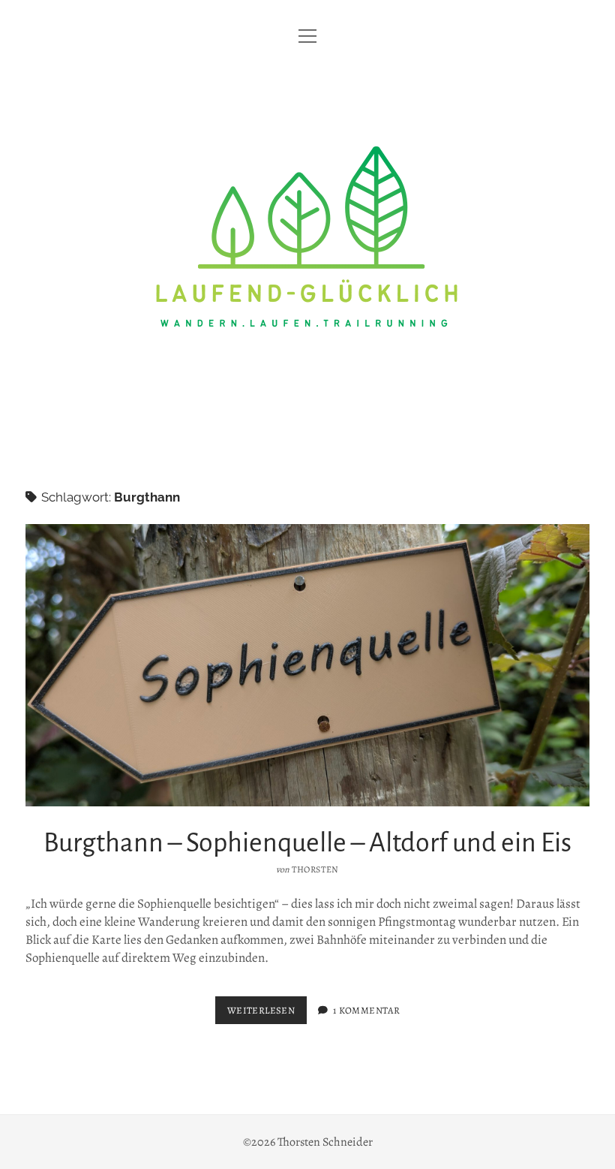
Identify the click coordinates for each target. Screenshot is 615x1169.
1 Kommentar (366, 1010)
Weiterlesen (267, 1013)
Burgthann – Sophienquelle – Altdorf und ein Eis (308, 665)
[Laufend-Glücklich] (307, 436)
